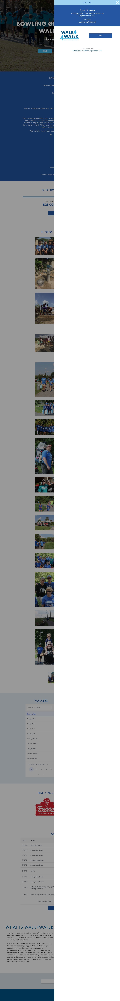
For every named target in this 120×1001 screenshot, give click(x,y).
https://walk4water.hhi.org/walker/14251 (87, 51)
